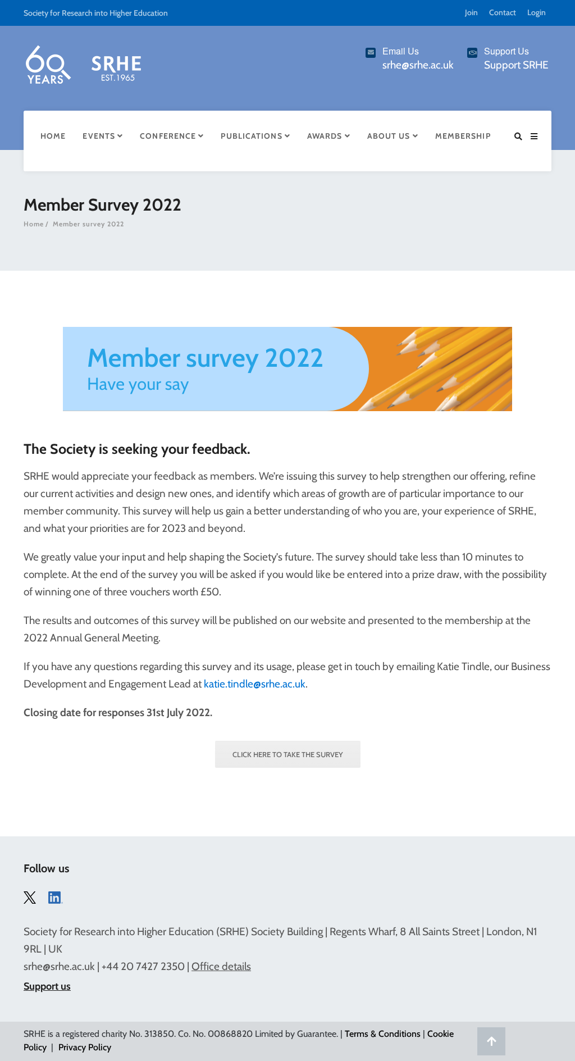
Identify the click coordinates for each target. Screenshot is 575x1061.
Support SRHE (516, 64)
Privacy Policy (84, 1047)
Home (53, 136)
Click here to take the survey (287, 754)
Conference (169, 136)
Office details (221, 966)
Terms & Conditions (383, 1033)
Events (100, 136)
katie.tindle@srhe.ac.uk (254, 683)
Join (471, 12)
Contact (502, 12)
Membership (463, 136)
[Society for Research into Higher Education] (83, 62)
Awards (326, 136)
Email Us (400, 50)
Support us (47, 986)
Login (536, 12)
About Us (390, 136)
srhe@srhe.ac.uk (59, 966)
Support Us (506, 50)
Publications (252, 136)
